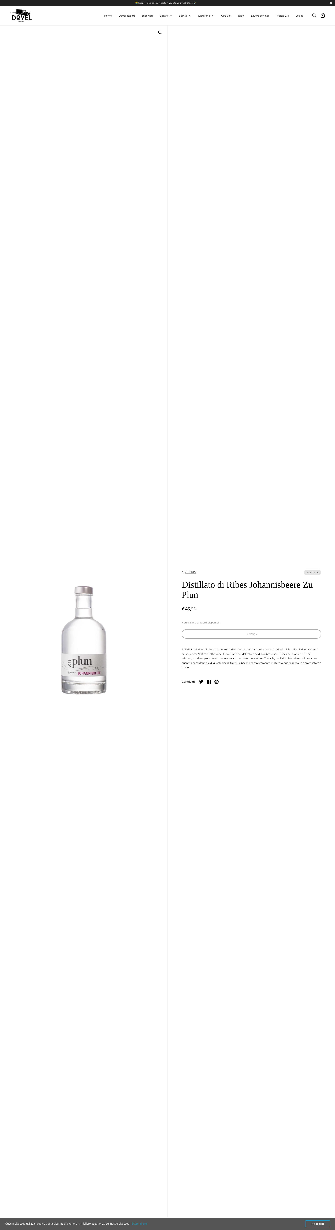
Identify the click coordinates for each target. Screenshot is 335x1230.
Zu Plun (190, 572)
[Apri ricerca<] (314, 15)
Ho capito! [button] (318, 1223)
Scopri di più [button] (139, 1223)
